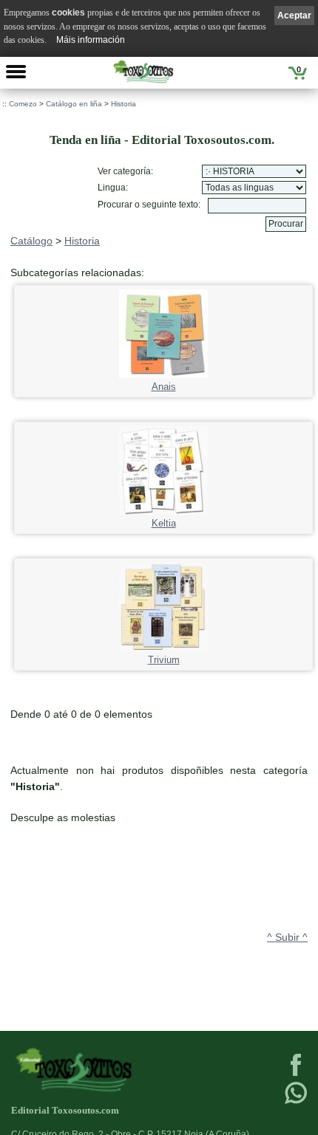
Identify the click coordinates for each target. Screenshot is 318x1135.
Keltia (164, 523)
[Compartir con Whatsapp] (296, 1102)
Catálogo (31, 241)
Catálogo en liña (74, 104)
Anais (164, 387)
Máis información (90, 40)
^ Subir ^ (287, 937)
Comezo (23, 104)
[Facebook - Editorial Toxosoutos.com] (296, 1074)
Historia (123, 104)
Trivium (164, 660)
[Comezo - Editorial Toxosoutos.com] (143, 71)
